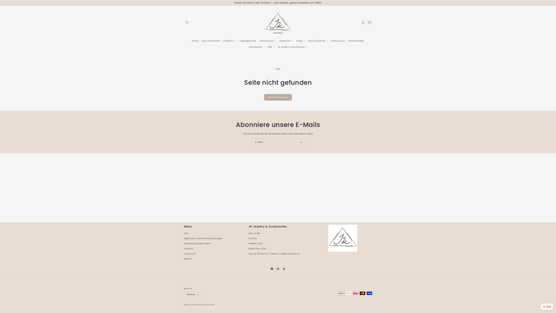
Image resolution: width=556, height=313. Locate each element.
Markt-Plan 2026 (257, 248)
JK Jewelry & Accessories (203, 304)
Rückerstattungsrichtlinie (197, 243)
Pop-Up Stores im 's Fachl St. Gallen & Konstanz (274, 253)
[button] (187, 22)
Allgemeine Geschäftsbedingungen (203, 238)
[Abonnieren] (301, 142)
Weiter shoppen (278, 97)
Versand (188, 248)
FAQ (186, 233)
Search (188, 258)
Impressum (190, 253)
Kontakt (253, 238)
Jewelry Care (256, 243)
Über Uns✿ (254, 233)
